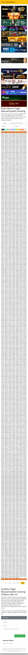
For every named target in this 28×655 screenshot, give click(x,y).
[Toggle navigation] (25, 2)
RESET (3, 129)
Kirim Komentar (19, 636)
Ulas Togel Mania (8, 2)
